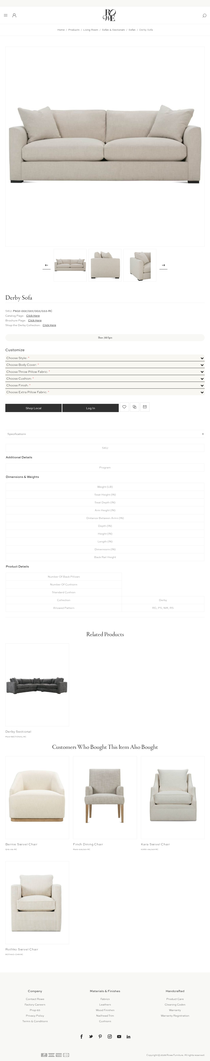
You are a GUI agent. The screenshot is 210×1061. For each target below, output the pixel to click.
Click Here (33, 315)
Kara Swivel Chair (155, 844)
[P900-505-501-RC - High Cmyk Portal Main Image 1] (105, 797)
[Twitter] (91, 1036)
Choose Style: (17, 358)
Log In (90, 408)
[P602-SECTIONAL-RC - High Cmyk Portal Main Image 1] (37, 685)
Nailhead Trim (105, 1015)
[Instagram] (110, 1036)
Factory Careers (35, 1004)
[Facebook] (81, 1036)
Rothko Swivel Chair (21, 949)
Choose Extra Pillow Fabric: (27, 392)
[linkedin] (128, 1037)
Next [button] (163, 265)
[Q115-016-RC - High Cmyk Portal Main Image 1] (37, 797)
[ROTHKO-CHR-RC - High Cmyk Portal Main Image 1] (37, 902)
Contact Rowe (35, 999)
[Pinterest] (100, 1036)
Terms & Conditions (35, 1021)
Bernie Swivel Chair (21, 844)
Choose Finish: (17, 385)
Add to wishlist (124, 407)
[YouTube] (119, 1036)
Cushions (105, 1021)
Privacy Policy (35, 1015)
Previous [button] (46, 265)
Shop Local (33, 408)
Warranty (175, 1010)
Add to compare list (134, 407)
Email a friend (145, 407)
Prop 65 (35, 1010)
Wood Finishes (105, 1010)
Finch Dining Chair (88, 844)
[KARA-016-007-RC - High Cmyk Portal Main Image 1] (172, 797)
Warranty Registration (175, 1015)
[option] (70, 265)
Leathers (105, 1004)
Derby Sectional (18, 732)
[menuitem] (35, 999)
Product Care (175, 999)
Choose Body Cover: (22, 365)
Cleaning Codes (175, 1004)
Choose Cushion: (19, 378)
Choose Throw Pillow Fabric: (27, 372)
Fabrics (105, 999)
